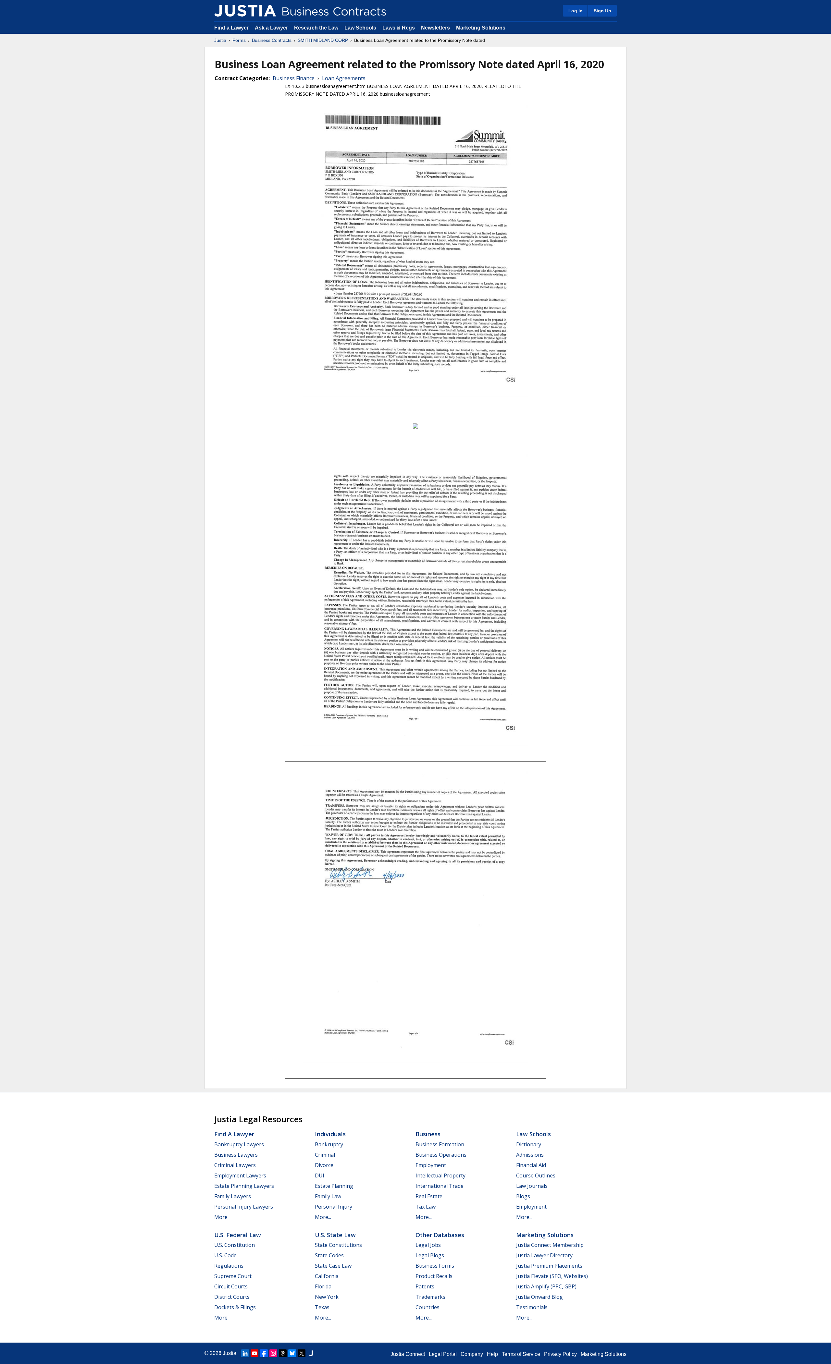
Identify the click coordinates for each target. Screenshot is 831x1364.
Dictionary (528, 1144)
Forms (239, 40)
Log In (575, 10)
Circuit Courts (231, 1286)
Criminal (325, 1154)
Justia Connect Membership (550, 1244)
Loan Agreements (344, 78)
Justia (220, 40)
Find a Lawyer (231, 27)
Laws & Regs (398, 27)
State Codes (329, 1255)
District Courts (232, 1296)
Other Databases (440, 1235)
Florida (323, 1286)
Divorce (324, 1165)
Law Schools (360, 27)
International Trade (440, 1185)
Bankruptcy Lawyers (239, 1144)
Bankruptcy (329, 1144)
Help (492, 1354)
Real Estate (429, 1196)
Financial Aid (531, 1165)
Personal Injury (333, 1206)
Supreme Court (233, 1276)
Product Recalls (434, 1276)
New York (327, 1296)
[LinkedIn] (245, 1353)
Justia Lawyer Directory (544, 1255)
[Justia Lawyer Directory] (311, 1353)
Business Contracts (271, 40)
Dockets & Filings (235, 1307)
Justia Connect (408, 1354)
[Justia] (245, 11)
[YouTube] (254, 1353)
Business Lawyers (236, 1154)
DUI (319, 1175)
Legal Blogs (430, 1255)
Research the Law (316, 27)
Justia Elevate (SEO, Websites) (552, 1276)
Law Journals (532, 1185)
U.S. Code (225, 1255)
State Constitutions (338, 1244)
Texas (322, 1307)
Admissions (530, 1154)
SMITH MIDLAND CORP (323, 40)
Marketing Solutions (480, 27)
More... (222, 1217)
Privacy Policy (560, 1354)
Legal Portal (443, 1354)
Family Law (328, 1196)
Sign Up (602, 10)
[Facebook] (264, 1353)
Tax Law (426, 1206)
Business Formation (440, 1144)
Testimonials (532, 1307)
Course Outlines (535, 1175)
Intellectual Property (440, 1175)
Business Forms (435, 1265)
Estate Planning (334, 1185)
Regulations (228, 1265)
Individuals (330, 1134)
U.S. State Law (335, 1235)
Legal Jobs (428, 1244)
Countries (428, 1307)
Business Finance (294, 78)
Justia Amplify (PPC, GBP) (546, 1286)
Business (428, 1134)
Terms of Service (521, 1354)
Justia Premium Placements (549, 1265)
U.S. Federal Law (237, 1235)
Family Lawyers (232, 1196)
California (327, 1276)
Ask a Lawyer (272, 27)
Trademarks (430, 1296)
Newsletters (435, 27)
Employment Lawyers (240, 1175)
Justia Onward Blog (539, 1296)
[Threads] (283, 1353)
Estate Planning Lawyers (244, 1185)
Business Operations (441, 1154)
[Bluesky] (292, 1353)
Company (472, 1354)
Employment (431, 1165)
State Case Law (333, 1265)
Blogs (523, 1196)
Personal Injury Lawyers (243, 1206)
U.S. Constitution (234, 1244)
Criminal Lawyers (235, 1165)
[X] (301, 1353)
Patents (425, 1286)
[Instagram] (273, 1353)
